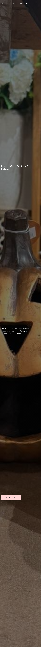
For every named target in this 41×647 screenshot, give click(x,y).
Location (13, 4)
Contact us (24, 4)
